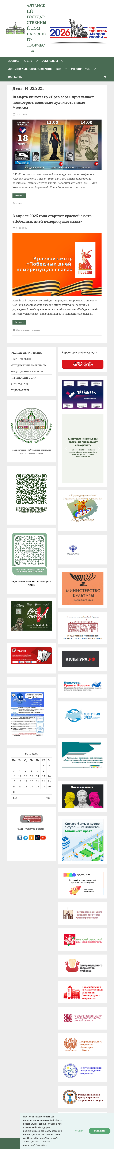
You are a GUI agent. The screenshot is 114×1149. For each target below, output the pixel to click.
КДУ (58, 68)
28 (37, 786)
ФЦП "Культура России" (31, 828)
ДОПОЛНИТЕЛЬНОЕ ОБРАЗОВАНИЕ (30, 68)
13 (31, 776)
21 (37, 781)
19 (25, 781)
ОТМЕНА (79, 1131)
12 (25, 776)
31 (13, 791)
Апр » (49, 797)
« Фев (14, 797)
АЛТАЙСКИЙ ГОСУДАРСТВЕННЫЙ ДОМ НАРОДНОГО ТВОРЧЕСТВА (36, 28)
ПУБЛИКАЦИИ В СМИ (23, 377)
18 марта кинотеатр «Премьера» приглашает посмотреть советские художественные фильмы (53, 102)
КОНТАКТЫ (15, 77)
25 (19, 786)
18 (19, 781)
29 (43, 786)
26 (25, 786)
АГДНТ (28, 60)
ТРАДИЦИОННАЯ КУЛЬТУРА (27, 371)
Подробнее (41, 1145)
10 (13, 776)
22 (43, 781)
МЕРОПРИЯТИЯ (80, 68)
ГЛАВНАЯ (13, 60)
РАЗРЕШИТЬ (99, 1131)
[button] (66, 448)
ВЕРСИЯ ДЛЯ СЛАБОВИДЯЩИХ (83, 363)
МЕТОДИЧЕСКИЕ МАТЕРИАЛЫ (28, 365)
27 (31, 786)
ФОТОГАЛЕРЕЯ (19, 383)
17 (13, 781)
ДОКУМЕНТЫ (50, 60)
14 (37, 776)
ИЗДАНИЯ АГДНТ (21, 358)
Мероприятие (23, 329)
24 (13, 786)
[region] (78, 28)
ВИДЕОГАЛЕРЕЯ (20, 390)
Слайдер (36, 329)
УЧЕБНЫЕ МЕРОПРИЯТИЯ (26, 352)
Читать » (20, 196)
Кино (19, 203)
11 (19, 776)
